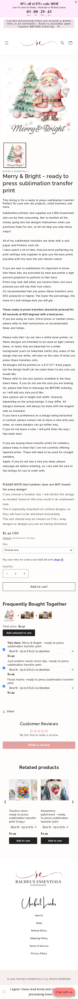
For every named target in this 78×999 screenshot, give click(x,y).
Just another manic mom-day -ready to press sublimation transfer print (38, 662)
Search (39, 915)
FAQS (39, 923)
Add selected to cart (18, 632)
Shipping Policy (39, 938)
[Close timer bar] (76, 2)
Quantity (8, 566)
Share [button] (10, 711)
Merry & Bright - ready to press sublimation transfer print (35, 644)
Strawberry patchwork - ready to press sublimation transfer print (54, 816)
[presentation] (5, 802)
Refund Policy (39, 930)
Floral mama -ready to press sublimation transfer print (40, 681)
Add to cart (23, 840)
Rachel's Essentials (29, 979)
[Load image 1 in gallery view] (15, 155)
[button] (7, 43)
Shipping (7, 538)
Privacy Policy (39, 953)
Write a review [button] (39, 745)
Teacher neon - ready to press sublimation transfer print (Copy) (22, 816)
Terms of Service (39, 946)
